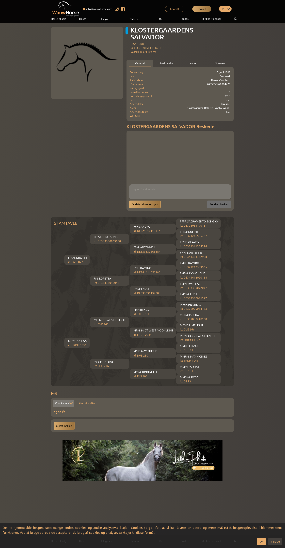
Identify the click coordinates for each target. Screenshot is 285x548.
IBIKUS (144, 309)
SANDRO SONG (107, 236)
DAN (223, 8)
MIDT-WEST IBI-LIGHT (113, 320)
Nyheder (135, 18)
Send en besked (219, 204)
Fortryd (275, 541)
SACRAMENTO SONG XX (202, 221)
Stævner (220, 63)
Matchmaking (64, 425)
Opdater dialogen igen (145, 204)
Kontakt (174, 8)
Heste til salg (58, 18)
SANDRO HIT (79, 257)
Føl (54, 393)
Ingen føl (59, 412)
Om (161, 18)
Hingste (105, 18)
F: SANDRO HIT (139, 43)
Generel (140, 63)
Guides (184, 18)
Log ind (201, 8)
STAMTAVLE (66, 223)
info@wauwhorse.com (99, 8)
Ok (261, 541)
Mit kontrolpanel (211, 18)
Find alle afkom (88, 403)
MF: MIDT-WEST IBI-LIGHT (145, 47)
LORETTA (105, 278)
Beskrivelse (166, 63)
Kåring (193, 63)
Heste (82, 18)
